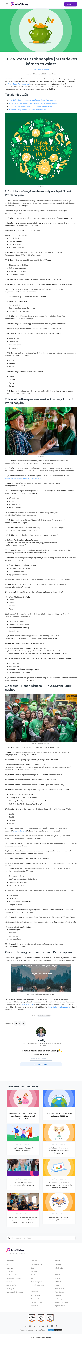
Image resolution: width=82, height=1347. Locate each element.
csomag (58, 1264)
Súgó (32, 1278)
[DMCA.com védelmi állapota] (55, 1330)
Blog (32, 1268)
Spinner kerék (11, 1285)
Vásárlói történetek (37, 1285)
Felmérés (9, 1282)
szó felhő (9, 1271)
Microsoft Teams (36, 1302)
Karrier (57, 1285)
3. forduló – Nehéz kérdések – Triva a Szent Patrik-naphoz (30, 106)
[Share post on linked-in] (16, 1023)
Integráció (34, 1291)
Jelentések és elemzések (14, 1292)
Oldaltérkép (40, 1330)
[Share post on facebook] (24, 1023)
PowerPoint (35, 1299)
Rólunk (57, 1278)
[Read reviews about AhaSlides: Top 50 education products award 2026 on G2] (41, 1318)
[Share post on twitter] (20, 1023)
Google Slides (35, 1295)
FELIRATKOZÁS (41, 1064)
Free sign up (70, 4)
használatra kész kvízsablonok (59, 1007)
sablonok (34, 1271)
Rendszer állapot (26, 1330)
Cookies (58, 1295)
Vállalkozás (59, 1268)
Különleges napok (44, 1015)
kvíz (7, 1264)
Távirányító (10, 1289)
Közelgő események (37, 1275)
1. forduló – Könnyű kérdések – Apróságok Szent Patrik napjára (32, 100)
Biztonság (58, 1299)
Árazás (57, 1261)
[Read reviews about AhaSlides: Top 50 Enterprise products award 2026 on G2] (50, 1318)
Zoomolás (34, 1306)
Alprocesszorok (60, 1306)
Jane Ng (28, 74)
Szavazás (9, 1268)
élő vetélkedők (27, 1004)
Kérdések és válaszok (13, 1275)
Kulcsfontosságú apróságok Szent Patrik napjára (27, 109)
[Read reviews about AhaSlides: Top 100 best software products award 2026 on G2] (32, 1318)
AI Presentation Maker (13, 1278)
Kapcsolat (58, 1282)
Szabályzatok (59, 1288)
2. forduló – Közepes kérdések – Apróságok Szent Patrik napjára (33, 103)
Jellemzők (10, 1261)
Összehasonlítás (36, 1264)
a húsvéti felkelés (19, 831)
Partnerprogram (36, 1282)
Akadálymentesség (61, 1302)
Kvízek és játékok (41, 69)
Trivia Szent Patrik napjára (18, 84)
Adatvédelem (59, 1292)
